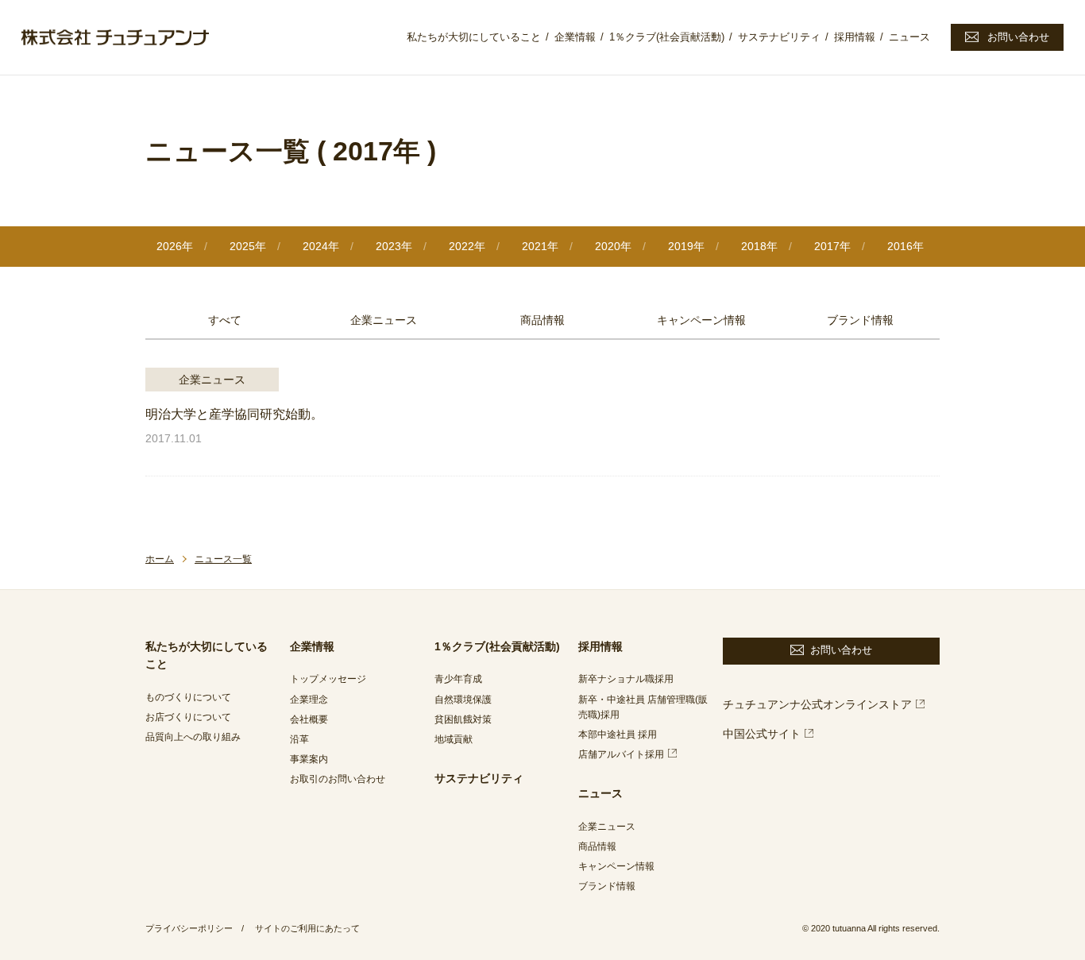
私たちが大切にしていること (474, 37)
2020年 (613, 246)
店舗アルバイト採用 (621, 754)
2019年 (686, 246)
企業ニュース (383, 320)
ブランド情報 (860, 320)
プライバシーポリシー (189, 928)
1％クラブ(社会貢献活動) (666, 37)
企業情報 (575, 37)
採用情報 (854, 37)
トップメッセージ (328, 678)
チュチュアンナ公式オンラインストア (817, 704)
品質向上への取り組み (193, 736)
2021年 (540, 246)
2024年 (321, 246)
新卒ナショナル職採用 (626, 678)
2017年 (832, 246)
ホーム (159, 559)
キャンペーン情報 (701, 320)
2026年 (174, 246)
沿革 (299, 739)
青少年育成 (458, 678)
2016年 (905, 246)
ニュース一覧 (223, 559)
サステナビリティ (779, 37)
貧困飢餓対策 (463, 719)
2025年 (248, 246)
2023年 (394, 246)
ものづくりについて (188, 697)
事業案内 (309, 759)
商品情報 (542, 320)
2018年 (759, 246)
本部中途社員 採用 (617, 734)
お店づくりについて (188, 717)
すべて (224, 320)
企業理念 (309, 699)
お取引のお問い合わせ (337, 779)
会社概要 (309, 719)
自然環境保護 (463, 699)
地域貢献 (453, 739)
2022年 (467, 246)
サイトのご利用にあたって (307, 928)
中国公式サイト (762, 733)
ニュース (909, 37)
